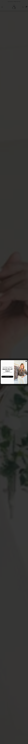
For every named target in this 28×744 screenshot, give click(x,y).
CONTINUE (7, 376)
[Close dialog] (26, 361)
